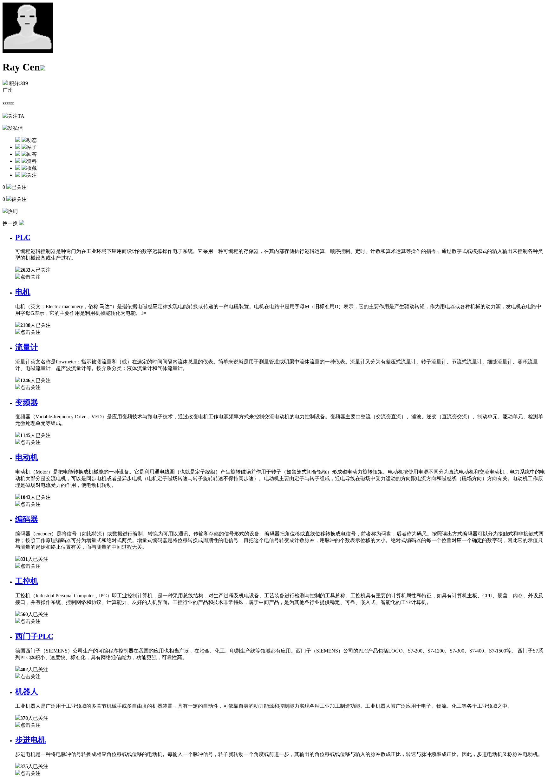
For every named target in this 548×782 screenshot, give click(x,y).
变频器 (26, 402)
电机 (22, 292)
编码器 (26, 519)
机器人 (26, 691)
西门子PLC (34, 636)
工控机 (26, 581)
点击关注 (30, 277)
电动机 (26, 457)
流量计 (26, 347)
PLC (22, 237)
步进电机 (30, 740)
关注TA (16, 116)
